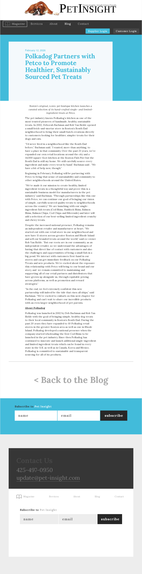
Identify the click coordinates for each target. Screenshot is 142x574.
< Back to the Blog (71, 379)
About (54, 23)
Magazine (18, 23)
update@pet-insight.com (48, 477)
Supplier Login (97, 31)
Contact (83, 23)
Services (37, 23)
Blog (68, 23)
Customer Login (126, 31)
